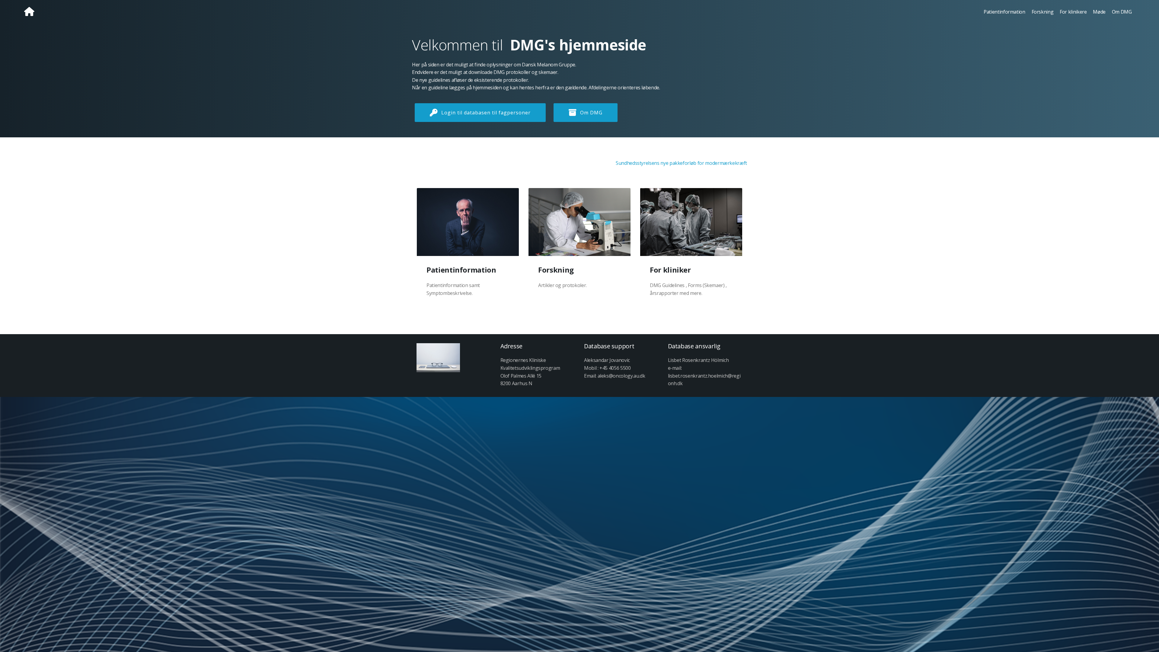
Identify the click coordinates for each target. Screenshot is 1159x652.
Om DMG (1122, 11)
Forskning (1043, 11)
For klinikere (1073, 11)
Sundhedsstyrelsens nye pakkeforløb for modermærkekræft (681, 163)
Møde (1099, 11)
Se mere (473, 222)
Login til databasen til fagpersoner (486, 112)
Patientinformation (1004, 11)
